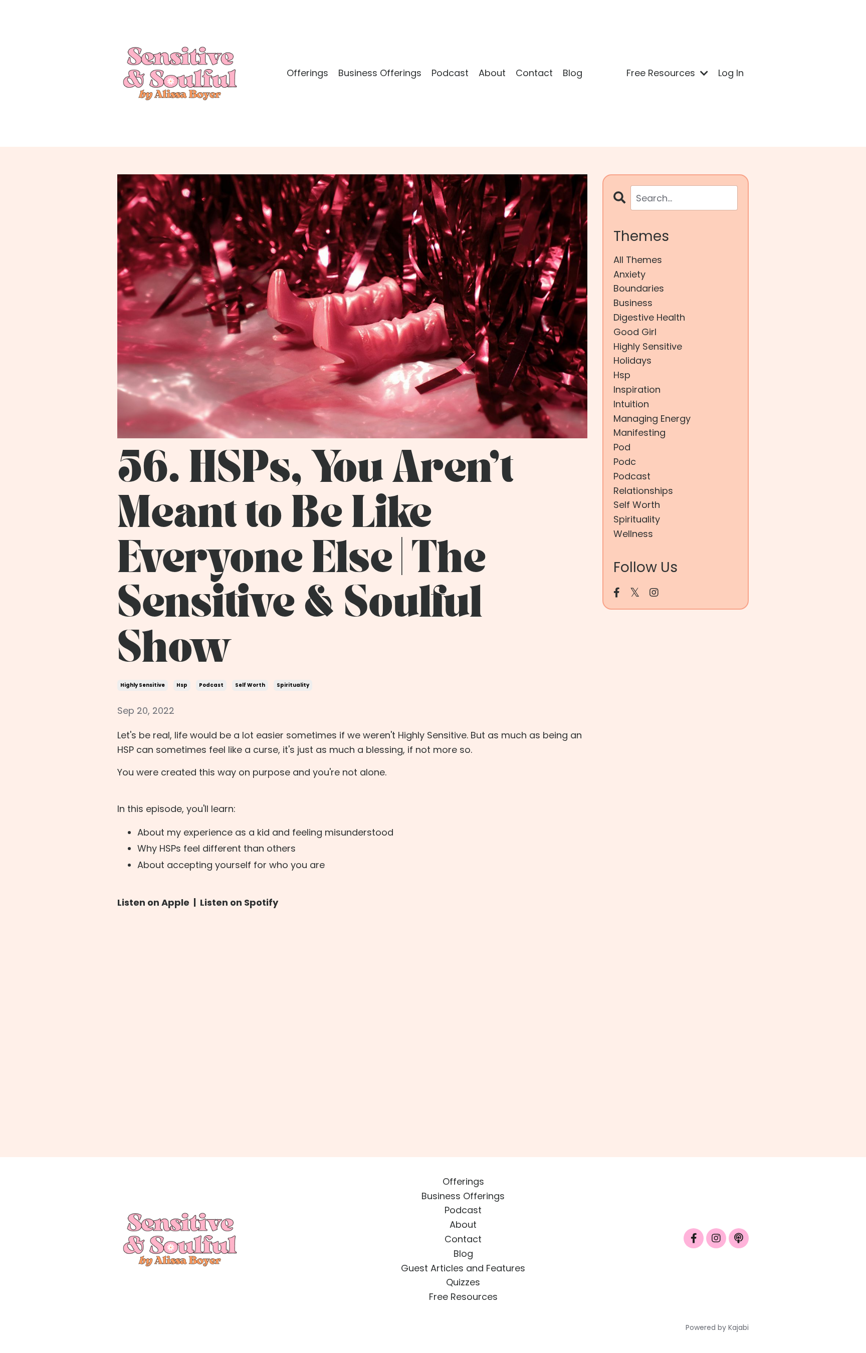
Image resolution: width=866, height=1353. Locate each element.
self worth (250, 685)
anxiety (629, 274)
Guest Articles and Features (463, 1268)
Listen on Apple (153, 902)
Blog (572, 73)
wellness (633, 533)
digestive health (649, 317)
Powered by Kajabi (717, 1327)
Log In (731, 73)
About (492, 73)
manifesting (639, 432)
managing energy (652, 418)
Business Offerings (379, 73)
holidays (632, 360)
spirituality (293, 685)
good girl (635, 332)
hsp (181, 685)
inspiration (637, 389)
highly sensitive (142, 685)
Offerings (307, 73)
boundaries (638, 288)
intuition (631, 404)
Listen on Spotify (239, 902)
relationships (643, 490)
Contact (534, 73)
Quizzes (463, 1282)
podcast (211, 685)
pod (621, 447)
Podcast (450, 73)
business (633, 303)
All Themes (637, 259)
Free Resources (463, 1296)
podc (624, 461)
